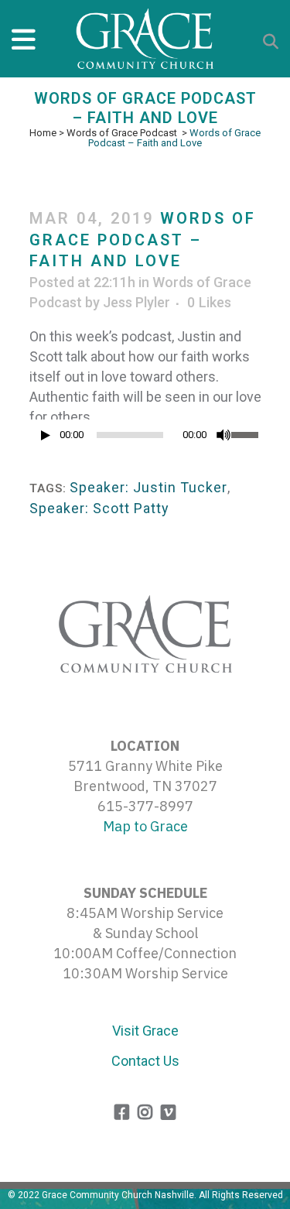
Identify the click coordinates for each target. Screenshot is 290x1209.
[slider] (246, 433)
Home (42, 133)
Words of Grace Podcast (122, 133)
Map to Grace (145, 826)
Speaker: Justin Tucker (148, 487)
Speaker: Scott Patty (99, 508)
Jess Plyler (136, 302)
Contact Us (145, 1061)
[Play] (45, 435)
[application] (145, 438)
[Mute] (223, 435)
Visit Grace (145, 1030)
